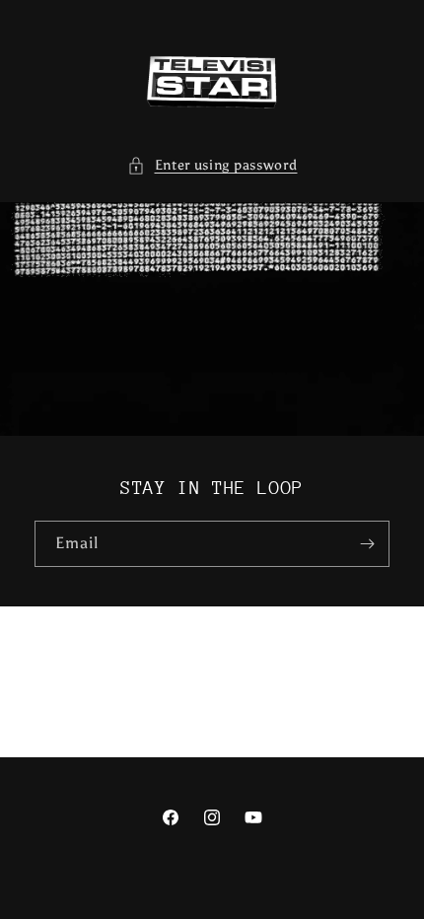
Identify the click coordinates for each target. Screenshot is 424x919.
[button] (212, 165)
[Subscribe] (367, 544)
